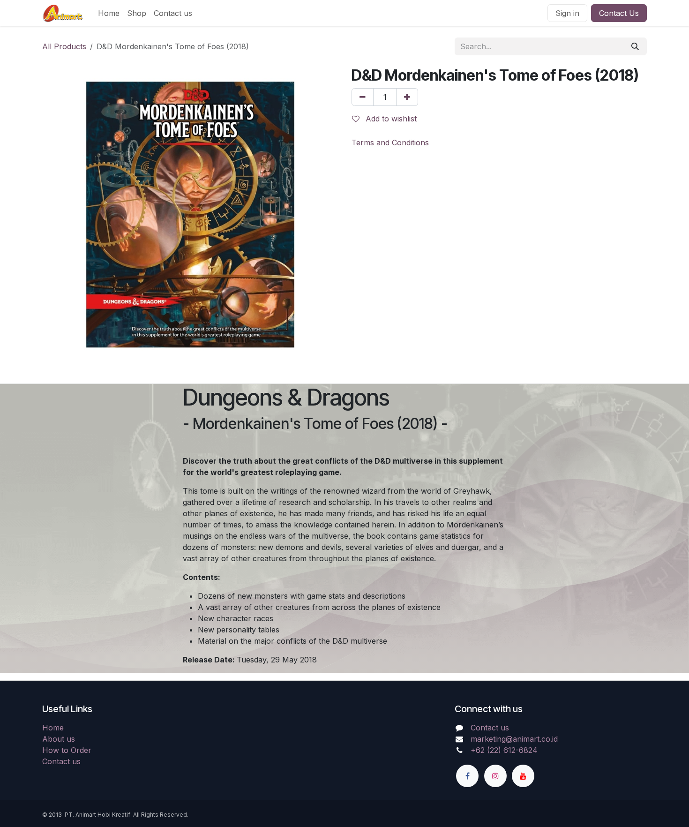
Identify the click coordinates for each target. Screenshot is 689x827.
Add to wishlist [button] (390, 118)
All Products (64, 46)
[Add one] (407, 97)
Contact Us (619, 13)
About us (58, 739)
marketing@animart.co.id (514, 739)
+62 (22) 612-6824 (504, 750)
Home (53, 727)
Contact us (61, 761)
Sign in (567, 13)
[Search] (635, 46)
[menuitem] (108, 13)
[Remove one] (363, 97)
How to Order (66, 750)
